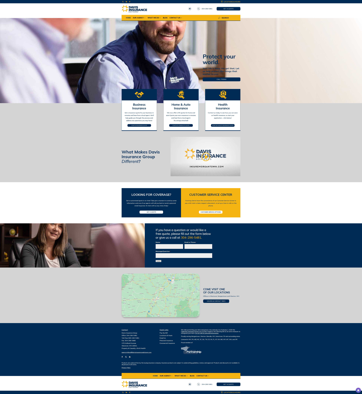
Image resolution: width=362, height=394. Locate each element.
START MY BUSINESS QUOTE (139, 125)
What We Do (153, 18)
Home (128, 18)
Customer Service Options (211, 212)
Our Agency (138, 18)
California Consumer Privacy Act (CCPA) (194, 331)
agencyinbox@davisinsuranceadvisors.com (136, 352)
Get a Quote (228, 9)
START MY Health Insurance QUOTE (222, 125)
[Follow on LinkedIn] (126, 1)
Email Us (163, 338)
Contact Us (174, 18)
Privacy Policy (126, 368)
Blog (165, 18)
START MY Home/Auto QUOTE (181, 125)
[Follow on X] (123, 1)
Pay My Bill (164, 333)
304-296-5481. (191, 237)
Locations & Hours (232, 2)
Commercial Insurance (167, 343)
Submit (158, 261)
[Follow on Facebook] (129, 1)
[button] (358, 390)
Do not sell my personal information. (207, 333)
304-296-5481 (207, 9)
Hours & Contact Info (216, 301)
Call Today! (221, 79)
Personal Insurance (166, 340)
